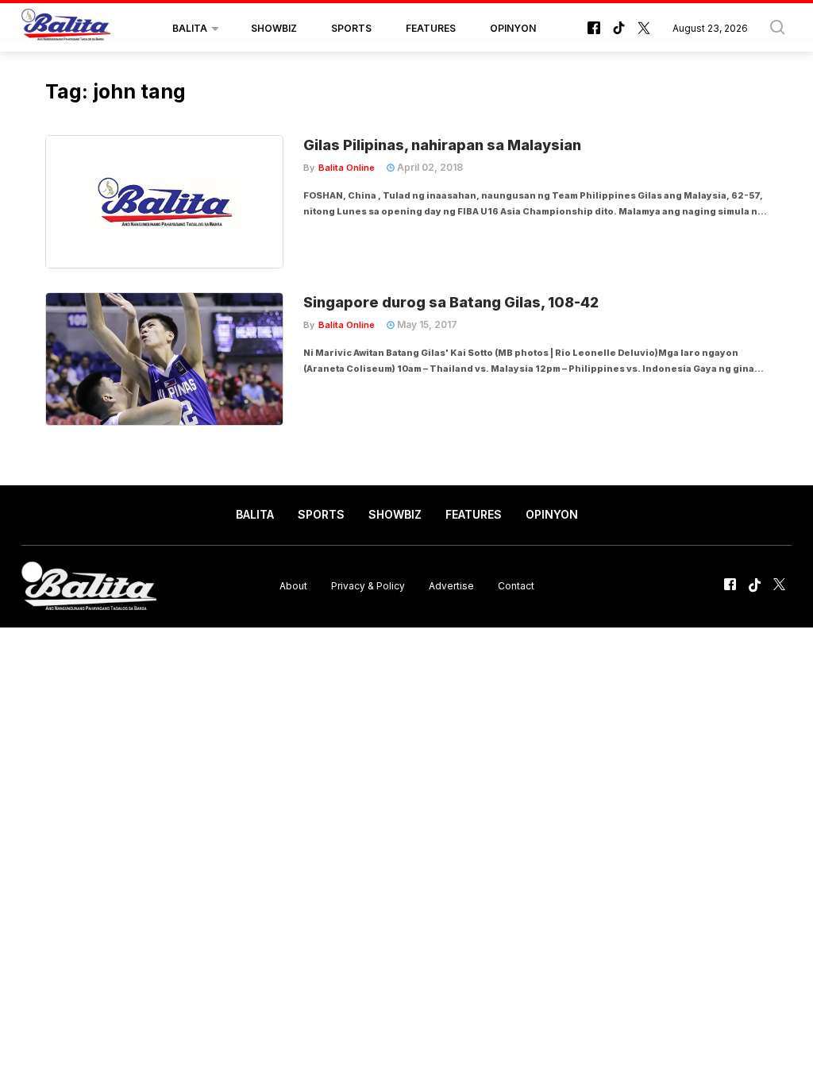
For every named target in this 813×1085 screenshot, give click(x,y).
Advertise (451, 586)
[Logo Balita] (65, 28)
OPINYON (513, 28)
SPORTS (351, 28)
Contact (516, 586)
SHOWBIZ (274, 28)
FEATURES (431, 28)
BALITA (189, 28)
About (293, 586)
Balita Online (346, 167)
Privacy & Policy (368, 586)
